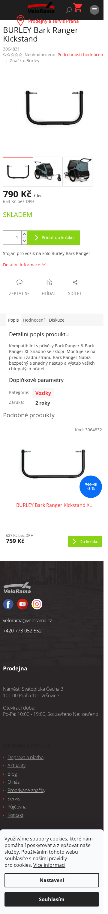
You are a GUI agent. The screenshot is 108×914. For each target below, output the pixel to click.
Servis (14, 798)
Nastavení (52, 880)
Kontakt (15, 815)
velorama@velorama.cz (27, 620)
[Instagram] (22, 607)
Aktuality (17, 765)
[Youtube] (37, 607)
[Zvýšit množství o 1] (24, 234)
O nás (14, 782)
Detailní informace (21, 265)
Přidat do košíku (58, 237)
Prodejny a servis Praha (53, 21)
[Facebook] (8, 607)
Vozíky (43, 393)
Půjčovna (17, 806)
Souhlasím (51, 899)
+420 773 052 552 (22, 630)
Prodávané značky (26, 790)
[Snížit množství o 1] (24, 241)
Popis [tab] (13, 320)
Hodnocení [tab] (34, 320)
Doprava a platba (26, 757)
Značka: (24, 60)
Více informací (49, 865)
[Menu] (94, 10)
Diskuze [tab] (56, 320)
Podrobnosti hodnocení (81, 54)
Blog (12, 774)
